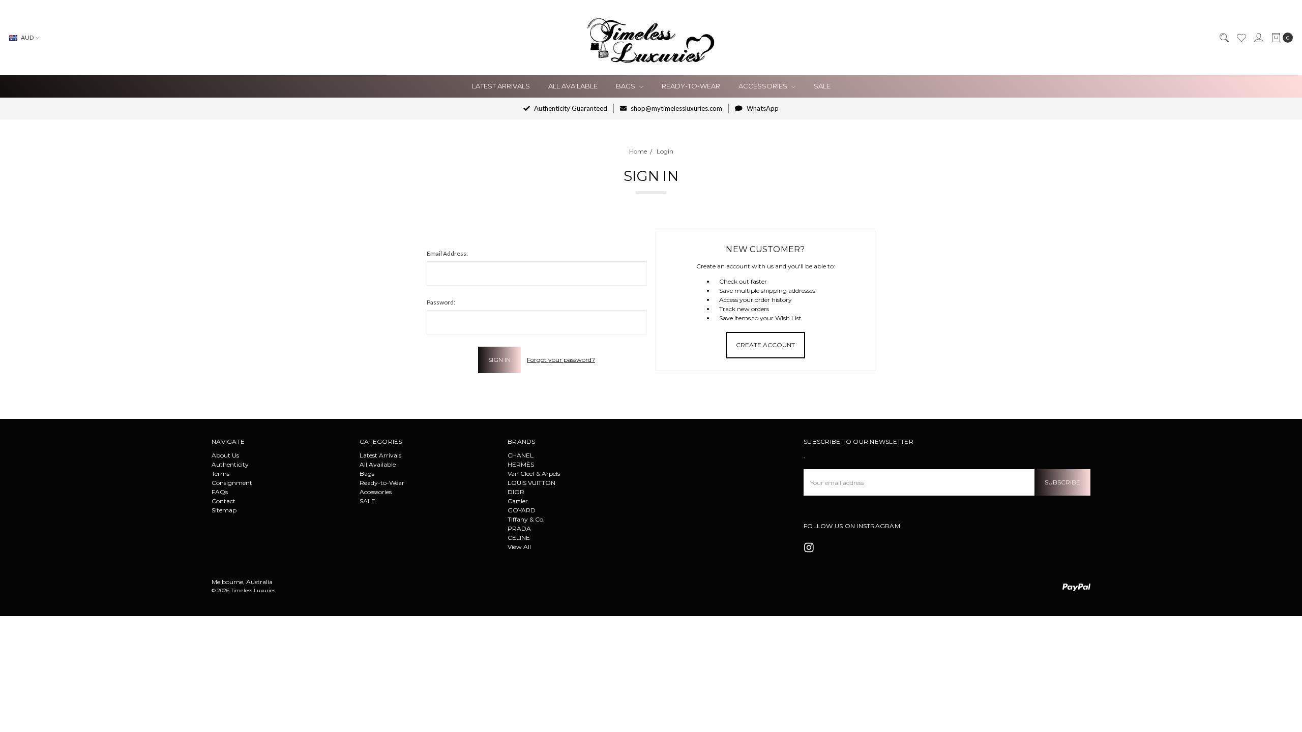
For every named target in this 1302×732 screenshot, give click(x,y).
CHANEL (521, 455)
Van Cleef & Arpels (534, 473)
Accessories (763, 86)
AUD (27, 37)
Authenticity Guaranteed (569, 108)
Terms (220, 473)
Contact (223, 501)
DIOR (516, 492)
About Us (225, 455)
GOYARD (522, 510)
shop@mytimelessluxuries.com (675, 108)
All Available (573, 86)
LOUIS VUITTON (531, 482)
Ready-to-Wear (691, 86)
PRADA (519, 528)
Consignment (232, 482)
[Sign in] (1258, 37)
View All (519, 547)
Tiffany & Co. (526, 519)
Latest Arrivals (501, 86)
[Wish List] (1241, 37)
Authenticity (230, 464)
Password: (441, 302)
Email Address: (447, 253)
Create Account (765, 345)
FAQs (220, 492)
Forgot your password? (561, 359)
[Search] (1224, 37)
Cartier (518, 501)
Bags (626, 86)
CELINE (519, 537)
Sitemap (224, 510)
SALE (822, 86)
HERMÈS (521, 464)
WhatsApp (762, 108)
